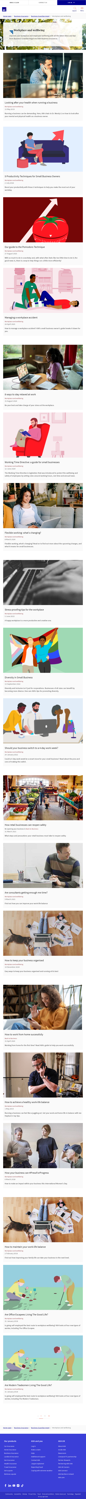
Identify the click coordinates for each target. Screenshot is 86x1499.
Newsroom (62, 1453)
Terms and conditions (48, 1494)
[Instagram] (18, 1485)
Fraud (39, 1494)
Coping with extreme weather (42, 1470)
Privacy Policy (32, 1494)
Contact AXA (35, 1460)
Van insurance (9, 1460)
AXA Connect (62, 1470)
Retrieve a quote (10, 1474)
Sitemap (24, 1494)
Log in (70, 2)
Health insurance (10, 1464)
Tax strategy (70, 1494)
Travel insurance (10, 1467)
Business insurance (21, 16)
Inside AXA (62, 1450)
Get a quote (8, 1470)
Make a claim (14, 2)
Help (33, 1453)
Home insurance (10, 1450)
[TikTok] (22, 1485)
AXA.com (61, 1477)
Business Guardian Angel (40, 16)
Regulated (78, 1494)
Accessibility (17, 1494)
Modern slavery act (60, 1494)
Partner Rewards (64, 1460)
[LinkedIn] (9, 1485)
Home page (7, 16)
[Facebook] (5, 1485)
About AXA (62, 1446)
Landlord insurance (11, 1457)
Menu (82, 11)
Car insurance (9, 1446)
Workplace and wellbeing (61, 16)
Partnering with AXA (65, 1464)
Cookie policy (9, 1494)
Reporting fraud (37, 1467)
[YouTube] (14, 1485)
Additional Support (38, 1457)
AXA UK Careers (63, 1467)
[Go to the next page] (48, 1416)
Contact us (43, 2)
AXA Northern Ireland (66, 1474)
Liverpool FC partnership (67, 1457)
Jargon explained (37, 1464)
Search (73, 11)
